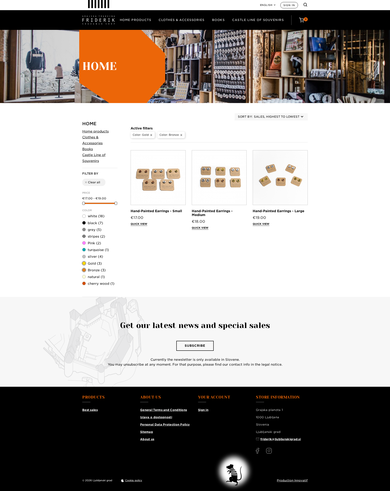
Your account (214, 397)
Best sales (90, 410)
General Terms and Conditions (163, 410)
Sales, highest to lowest (276, 116)
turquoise (98, 250)
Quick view (139, 223)
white (96, 216)
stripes (96, 236)
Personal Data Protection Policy (165, 424)
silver (95, 257)
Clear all (92, 182)
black (95, 223)
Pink (94, 243)
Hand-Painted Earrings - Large (278, 211)
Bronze (97, 270)
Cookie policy (133, 480)
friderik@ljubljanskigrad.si (280, 439)
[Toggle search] (305, 4)
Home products (135, 20)
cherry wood (101, 284)
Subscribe (195, 346)
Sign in (289, 5)
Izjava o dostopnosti (156, 417)
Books (218, 20)
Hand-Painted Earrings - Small (156, 211)
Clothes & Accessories (182, 20)
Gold (95, 263)
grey (94, 230)
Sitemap (146, 431)
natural (96, 277)
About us (147, 439)
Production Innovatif (292, 480)
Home (89, 123)
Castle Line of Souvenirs (258, 20)
